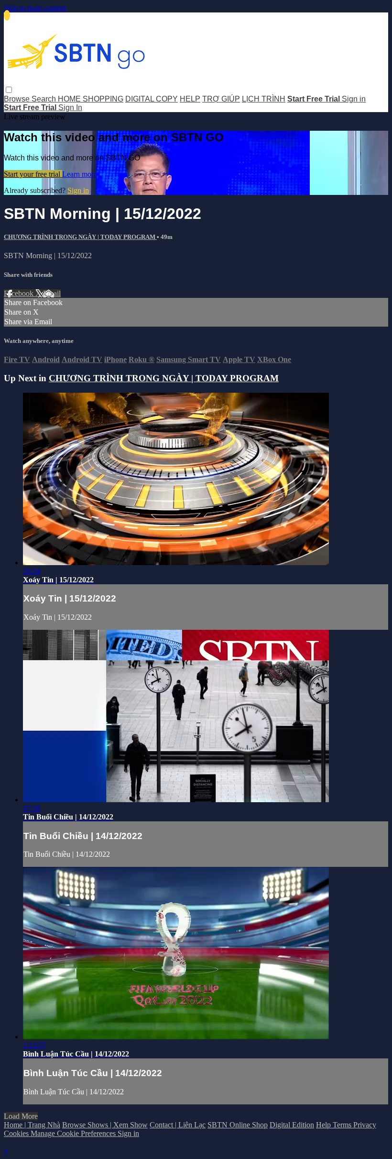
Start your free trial (33, 174)
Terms (343, 1125)
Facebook (19, 293)
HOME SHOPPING (90, 99)
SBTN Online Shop (237, 1125)
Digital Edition (292, 1125)
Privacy (364, 1125)
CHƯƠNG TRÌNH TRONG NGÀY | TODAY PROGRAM (80, 236)
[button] (9, 90)
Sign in (354, 99)
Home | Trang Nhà (32, 1125)
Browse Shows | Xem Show (105, 1125)
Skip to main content (35, 8)
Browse (18, 99)
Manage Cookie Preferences (74, 1133)
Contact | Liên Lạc (178, 1125)
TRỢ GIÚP (221, 99)
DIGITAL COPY (151, 99)
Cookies (17, 1133)
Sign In (70, 107)
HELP (190, 99)
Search (45, 99)
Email (52, 293)
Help (324, 1125)
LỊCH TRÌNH (263, 99)
